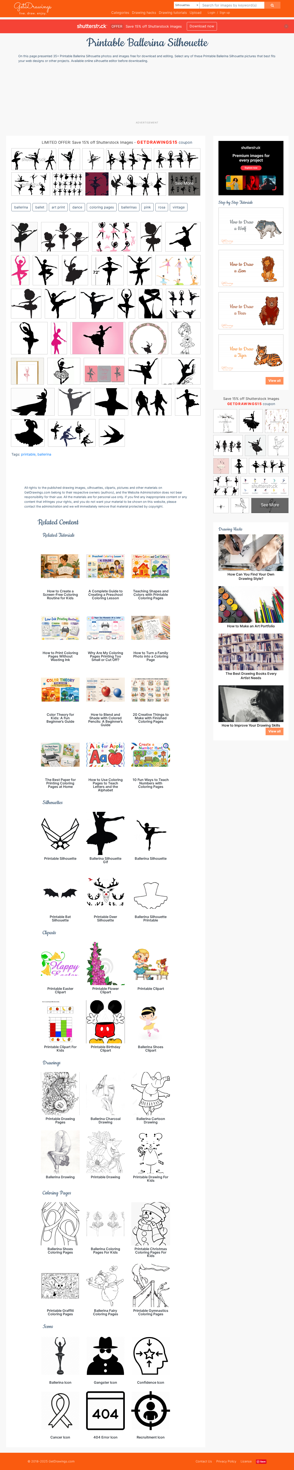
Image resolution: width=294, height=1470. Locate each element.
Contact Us (204, 1461)
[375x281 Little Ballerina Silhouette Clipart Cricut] (64, 240)
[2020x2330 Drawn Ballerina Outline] (60, 307)
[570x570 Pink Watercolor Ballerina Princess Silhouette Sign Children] (27, 374)
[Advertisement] (147, 92)
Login (211, 12)
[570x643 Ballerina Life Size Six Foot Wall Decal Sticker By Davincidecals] (108, 273)
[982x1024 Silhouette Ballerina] (97, 307)
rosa (161, 207)
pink (147, 207)
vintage (179, 207)
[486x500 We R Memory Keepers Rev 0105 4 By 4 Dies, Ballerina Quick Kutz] (74, 405)
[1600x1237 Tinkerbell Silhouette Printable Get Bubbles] (32, 405)
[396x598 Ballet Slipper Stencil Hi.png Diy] (150, 307)
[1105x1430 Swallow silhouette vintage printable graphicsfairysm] (112, 435)
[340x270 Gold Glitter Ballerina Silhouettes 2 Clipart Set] (114, 240)
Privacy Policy (226, 1461)
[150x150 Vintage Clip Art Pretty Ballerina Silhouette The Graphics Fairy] (27, 436)
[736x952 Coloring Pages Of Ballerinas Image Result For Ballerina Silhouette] (186, 340)
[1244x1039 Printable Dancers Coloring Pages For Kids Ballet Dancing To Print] (181, 374)
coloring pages (102, 207)
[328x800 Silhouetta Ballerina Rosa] (59, 341)
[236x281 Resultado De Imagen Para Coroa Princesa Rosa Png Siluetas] (26, 307)
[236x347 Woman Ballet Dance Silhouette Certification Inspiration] (139, 273)
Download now (202, 26)
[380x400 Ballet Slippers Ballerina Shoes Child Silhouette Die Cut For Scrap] (29, 341)
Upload (195, 12)
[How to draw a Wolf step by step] (250, 226)
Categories (120, 12)
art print (58, 207)
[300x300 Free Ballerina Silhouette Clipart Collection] (183, 239)
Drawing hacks (144, 12)
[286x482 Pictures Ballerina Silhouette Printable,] (151, 239)
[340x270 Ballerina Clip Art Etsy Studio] (178, 273)
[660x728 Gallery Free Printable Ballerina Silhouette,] (143, 374)
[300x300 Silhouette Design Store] (64, 374)
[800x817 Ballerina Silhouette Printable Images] (183, 306)
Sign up (225, 12)
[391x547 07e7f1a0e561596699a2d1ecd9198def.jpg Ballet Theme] (75, 273)
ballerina (21, 207)
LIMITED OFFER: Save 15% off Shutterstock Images (87, 142)
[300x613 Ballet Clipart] (126, 306)
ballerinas (129, 207)
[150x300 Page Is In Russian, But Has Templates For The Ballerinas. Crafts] (20, 273)
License (246, 1461)
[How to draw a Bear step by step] (250, 310)
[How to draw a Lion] (250, 268)
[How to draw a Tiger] (250, 352)
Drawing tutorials (173, 12)
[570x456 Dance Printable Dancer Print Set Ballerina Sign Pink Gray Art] (104, 374)
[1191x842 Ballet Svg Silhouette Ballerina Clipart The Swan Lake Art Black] (71, 436)
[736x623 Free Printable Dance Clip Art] (151, 405)
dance (77, 207)
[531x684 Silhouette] (187, 404)
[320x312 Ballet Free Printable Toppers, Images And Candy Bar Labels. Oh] (148, 341)
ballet (39, 207)
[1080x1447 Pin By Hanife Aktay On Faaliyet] (24, 239)
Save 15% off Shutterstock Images (251, 398)
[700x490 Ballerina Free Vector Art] (98, 341)
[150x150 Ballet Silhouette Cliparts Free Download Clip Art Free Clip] (111, 405)
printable (28, 454)
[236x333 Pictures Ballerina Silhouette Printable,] (45, 273)
